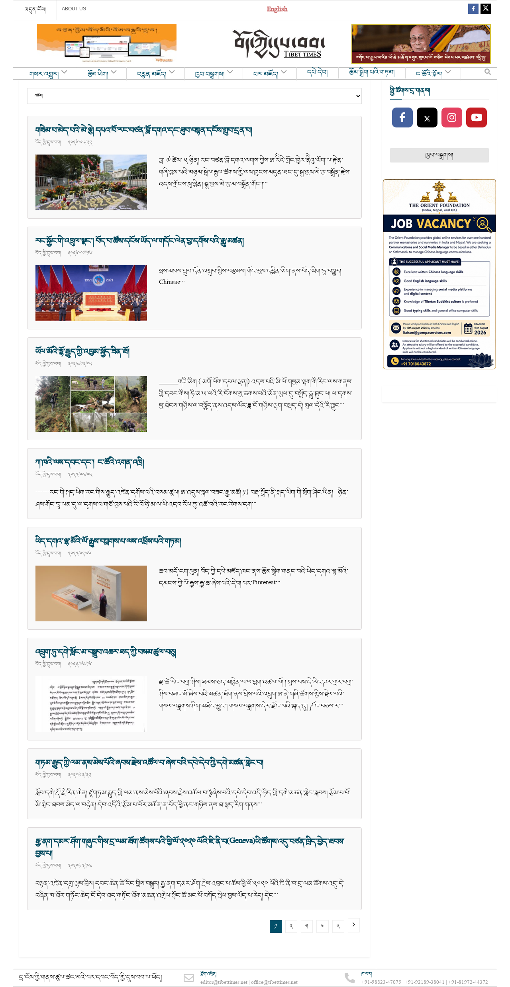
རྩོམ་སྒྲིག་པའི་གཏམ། (372, 72)
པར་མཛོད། (266, 74)
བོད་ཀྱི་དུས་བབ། (48, 142)
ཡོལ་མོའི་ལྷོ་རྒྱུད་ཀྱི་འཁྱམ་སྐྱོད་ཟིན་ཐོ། (82, 352)
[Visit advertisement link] (107, 44)
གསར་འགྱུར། (44, 74)
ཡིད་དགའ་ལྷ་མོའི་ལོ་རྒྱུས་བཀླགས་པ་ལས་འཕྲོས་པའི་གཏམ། (108, 541)
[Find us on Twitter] (486, 10)
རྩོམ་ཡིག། (98, 74)
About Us (74, 9)
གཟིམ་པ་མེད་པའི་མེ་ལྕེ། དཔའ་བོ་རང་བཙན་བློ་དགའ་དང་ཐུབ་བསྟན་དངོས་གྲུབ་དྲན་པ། (143, 130)
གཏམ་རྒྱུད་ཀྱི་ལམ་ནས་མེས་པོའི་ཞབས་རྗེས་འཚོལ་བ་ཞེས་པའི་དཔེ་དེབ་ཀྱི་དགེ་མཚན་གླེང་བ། (149, 763)
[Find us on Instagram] (451, 118)
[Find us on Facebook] (473, 10)
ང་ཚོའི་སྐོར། (429, 74)
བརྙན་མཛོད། (152, 74)
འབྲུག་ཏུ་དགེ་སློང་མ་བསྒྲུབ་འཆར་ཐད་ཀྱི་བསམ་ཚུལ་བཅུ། (105, 652)
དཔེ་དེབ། (317, 72)
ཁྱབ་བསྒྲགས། (210, 74)
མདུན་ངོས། (35, 10)
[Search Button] (487, 74)
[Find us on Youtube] (476, 118)
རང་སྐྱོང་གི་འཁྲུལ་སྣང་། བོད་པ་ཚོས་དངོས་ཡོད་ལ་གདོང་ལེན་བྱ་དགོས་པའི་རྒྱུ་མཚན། (139, 241)
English (277, 10)
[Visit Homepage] (280, 44)
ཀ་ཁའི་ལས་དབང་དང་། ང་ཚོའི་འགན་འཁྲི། (89, 462)
